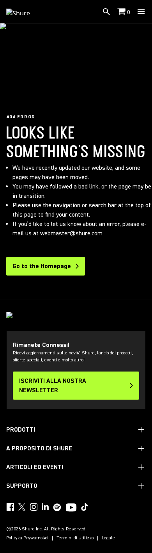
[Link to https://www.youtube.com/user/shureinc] (71, 508)
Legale (108, 538)
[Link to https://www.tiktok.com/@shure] (84, 507)
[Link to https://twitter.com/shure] (22, 507)
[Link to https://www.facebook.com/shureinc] (10, 507)
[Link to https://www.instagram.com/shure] (33, 507)
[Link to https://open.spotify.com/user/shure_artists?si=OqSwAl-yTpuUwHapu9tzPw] (57, 507)
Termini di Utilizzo (75, 538)
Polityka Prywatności (27, 538)
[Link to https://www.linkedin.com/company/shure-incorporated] (45, 507)
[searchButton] (106, 11)
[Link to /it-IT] (23, 12)
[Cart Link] (122, 12)
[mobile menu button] (141, 11)
